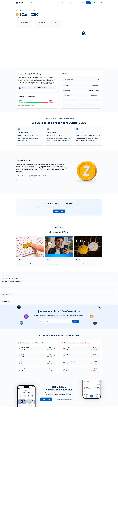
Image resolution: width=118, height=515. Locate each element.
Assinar (76, 321)
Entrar (88, 2)
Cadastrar (81, 2)
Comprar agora (59, 211)
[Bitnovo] (20, 2)
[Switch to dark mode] (98, 2)
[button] (101, 2)
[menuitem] (32, 2)
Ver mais (41, 185)
